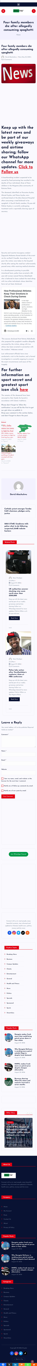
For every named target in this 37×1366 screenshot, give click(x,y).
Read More (14, 618)
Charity (9, 969)
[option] (18, 1133)
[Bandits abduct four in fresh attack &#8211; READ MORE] (25, 428)
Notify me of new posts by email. (15, 790)
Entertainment (11, 974)
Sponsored (10, 1003)
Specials (9, 998)
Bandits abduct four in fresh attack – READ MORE (24, 435)
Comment (5, 734)
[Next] (31, 1112)
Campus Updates (12, 964)
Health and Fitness (13, 983)
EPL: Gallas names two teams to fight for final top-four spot (8, 435)
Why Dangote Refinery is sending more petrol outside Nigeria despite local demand (23, 1257)
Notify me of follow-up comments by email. (18, 786)
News (20, 57)
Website (4, 769)
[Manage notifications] (32, 1361)
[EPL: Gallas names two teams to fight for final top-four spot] (8, 428)
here (24, 390)
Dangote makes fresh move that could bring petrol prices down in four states (23, 1244)
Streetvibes (10, 1013)
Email (3, 760)
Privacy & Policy (9, 1227)
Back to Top (19, 1359)
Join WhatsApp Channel (18, 854)
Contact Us (7, 1219)
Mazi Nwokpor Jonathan (14, 1142)
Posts (5, 1215)
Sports (9, 1008)
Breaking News (12, 954)
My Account (7, 1211)
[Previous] (27, 1112)
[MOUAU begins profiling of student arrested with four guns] (8, 448)
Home (18, 35)
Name (3, 751)
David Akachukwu (11, 57)
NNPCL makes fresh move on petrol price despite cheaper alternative (23, 1270)
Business (9, 959)
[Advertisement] (18, 105)
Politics (9, 993)
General (9, 978)
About (6, 1223)
